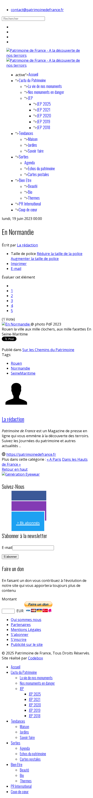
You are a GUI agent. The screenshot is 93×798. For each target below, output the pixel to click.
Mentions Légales (26, 629)
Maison (32, 139)
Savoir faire (36, 151)
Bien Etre (25, 180)
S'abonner (19, 634)
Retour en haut (15, 469)
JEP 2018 (43, 127)
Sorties (23, 157)
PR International (30, 204)
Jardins (32, 145)
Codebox (35, 658)
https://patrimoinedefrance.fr (31, 454)
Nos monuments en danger (46, 92)
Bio (30, 192)
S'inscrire (18, 639)
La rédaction (27, 245)
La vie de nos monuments (45, 86)
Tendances (26, 133)
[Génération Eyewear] (21, 474)
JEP (30, 98)
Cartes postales (38, 174)
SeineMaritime (23, 373)
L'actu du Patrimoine (32, 80)
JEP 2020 (44, 115)
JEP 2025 (44, 104)
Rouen (16, 363)
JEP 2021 (43, 110)
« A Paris (54, 459)
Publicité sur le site (27, 644)
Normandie (20, 368)
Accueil (33, 74)
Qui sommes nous (26, 619)
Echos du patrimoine (41, 168)
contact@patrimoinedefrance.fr (37, 9)
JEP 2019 (43, 121)
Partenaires (21, 624)
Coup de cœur (28, 209)
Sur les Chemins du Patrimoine (48, 349)
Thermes (34, 198)
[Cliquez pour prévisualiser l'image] (16, 324)
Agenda (29, 162)
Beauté (32, 186)
